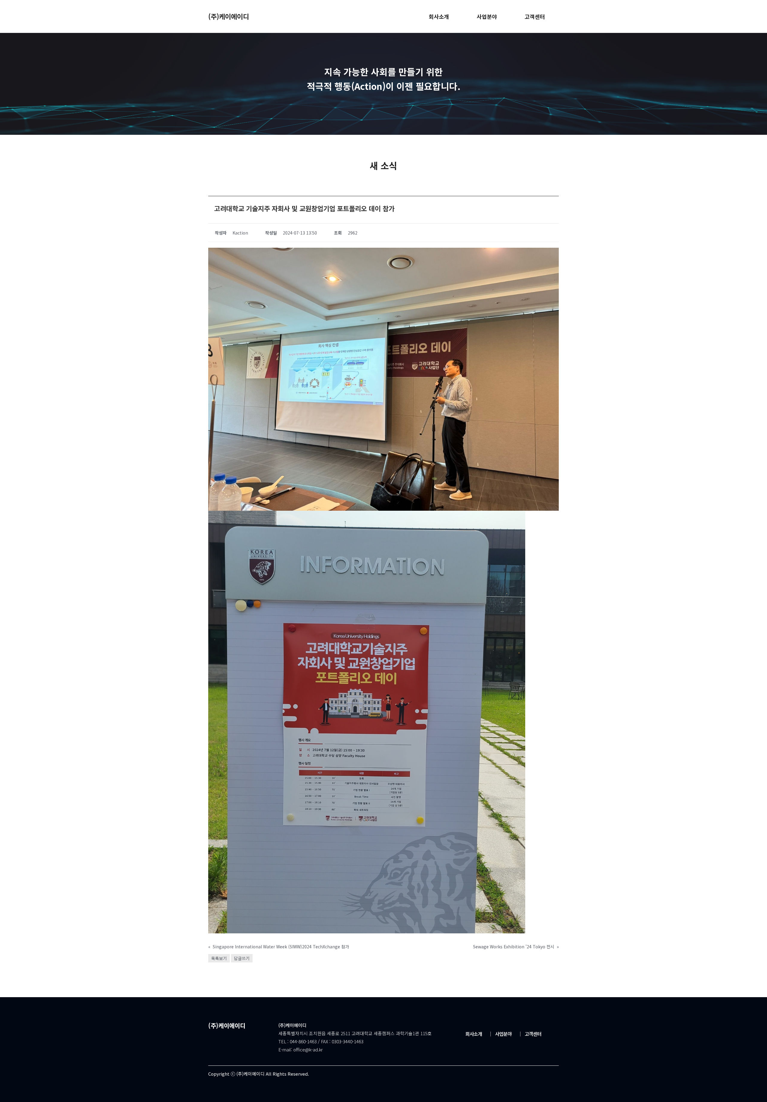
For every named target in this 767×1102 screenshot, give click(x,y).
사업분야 (500, 1033)
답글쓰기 (242, 958)
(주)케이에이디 (228, 16)
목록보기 (219, 958)
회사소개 (473, 1033)
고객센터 (529, 1033)
